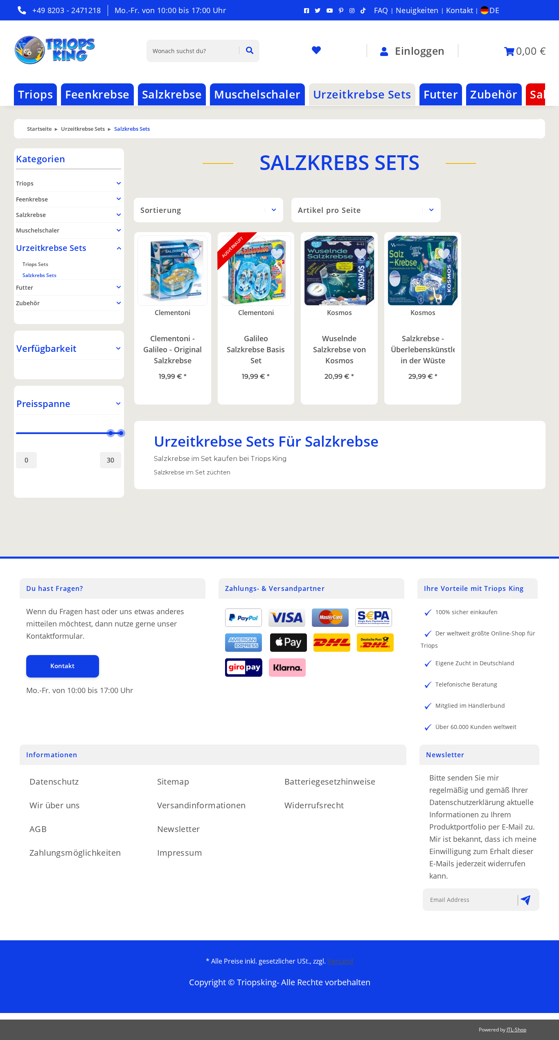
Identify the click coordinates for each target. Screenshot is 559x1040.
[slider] (110, 434)
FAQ (381, 10)
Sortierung (160, 210)
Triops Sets (35, 264)
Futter (24, 287)
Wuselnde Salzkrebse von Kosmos (339, 349)
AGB (38, 828)
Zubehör (28, 303)
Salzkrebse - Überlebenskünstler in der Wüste (423, 349)
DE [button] (494, 10)
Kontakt (459, 10)
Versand (340, 961)
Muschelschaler (37, 230)
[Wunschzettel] (316, 50)
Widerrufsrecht (314, 805)
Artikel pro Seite (329, 210)
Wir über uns (54, 805)
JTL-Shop (516, 1029)
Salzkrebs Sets (39, 275)
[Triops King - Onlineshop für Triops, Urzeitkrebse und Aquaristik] (62, 50)
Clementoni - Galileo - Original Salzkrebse (172, 349)
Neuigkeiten (417, 10)
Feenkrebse (32, 199)
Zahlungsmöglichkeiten (75, 852)
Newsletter (178, 828)
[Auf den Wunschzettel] (191, 253)
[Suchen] (246, 51)
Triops (25, 183)
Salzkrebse (31, 215)
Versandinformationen (201, 805)
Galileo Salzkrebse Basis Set (256, 349)
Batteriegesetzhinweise (330, 781)
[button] (68, 348)
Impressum (180, 852)
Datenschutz (54, 781)
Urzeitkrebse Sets (51, 247)
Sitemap (173, 781)
